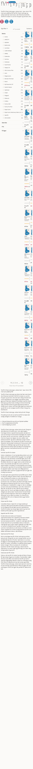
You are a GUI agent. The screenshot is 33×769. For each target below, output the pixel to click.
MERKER (21, 4)
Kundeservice (23, 5)
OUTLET (19, 4)
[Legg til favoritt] (28, 32)
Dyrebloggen (30, 5)
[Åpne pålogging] (6, 3)
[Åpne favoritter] (2, 3)
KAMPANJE (16, 3)
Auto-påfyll (27, 5)
